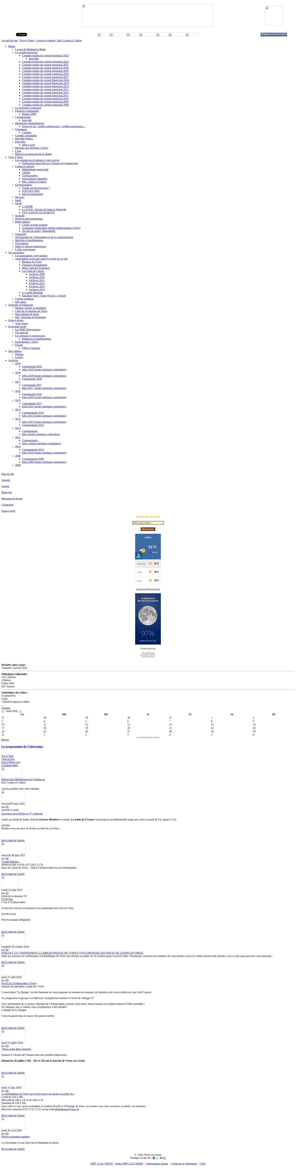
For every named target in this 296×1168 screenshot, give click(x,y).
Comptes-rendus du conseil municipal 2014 (45, 86)
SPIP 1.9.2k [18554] (101, 1163)
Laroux (19, 357)
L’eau (18, 151)
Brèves (5, 739)
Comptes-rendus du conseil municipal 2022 (45, 61)
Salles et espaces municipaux (30, 246)
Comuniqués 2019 (32, 366)
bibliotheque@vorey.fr (67, 1109)
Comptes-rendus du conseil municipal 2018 (45, 74)
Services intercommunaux (29, 218)
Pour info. (20, 141)
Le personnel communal (28, 107)
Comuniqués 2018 (32, 378)
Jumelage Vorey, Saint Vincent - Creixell (44, 295)
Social (18, 203)
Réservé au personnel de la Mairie (33, 154)
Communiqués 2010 (33, 449)
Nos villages (15, 351)
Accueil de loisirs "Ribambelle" (39, 231)
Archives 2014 (37, 289)
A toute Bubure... (10, 861)
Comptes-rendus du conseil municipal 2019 (45, 70)
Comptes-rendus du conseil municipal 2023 (45, 55)
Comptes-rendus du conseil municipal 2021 (45, 64)
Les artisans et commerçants (30, 335)
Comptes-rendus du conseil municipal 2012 (45, 92)
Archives (13, 360)
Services (19, 197)
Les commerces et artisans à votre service (37, 160)
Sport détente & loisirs (27, 314)
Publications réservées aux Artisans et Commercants (50, 163)
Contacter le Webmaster (184, 1163)
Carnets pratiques (24, 298)
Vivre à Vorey (26, 40)
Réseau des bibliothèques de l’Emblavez (23, 779)
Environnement (23, 184)
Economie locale (17, 326)
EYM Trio (7, 899)
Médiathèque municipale (35, 169)
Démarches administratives (29, 123)
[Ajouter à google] (164, 1157)
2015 (18, 400)
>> (20, 711)
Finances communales (27, 110)
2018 (18, 372)
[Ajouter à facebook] (154, 1157)
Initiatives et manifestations (36, 338)
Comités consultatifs (26, 135)
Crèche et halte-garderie (35, 224)
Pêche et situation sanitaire (15, 1136)
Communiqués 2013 (33, 425)
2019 (18, 363)
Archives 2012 (37, 283)
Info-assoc (20, 301)
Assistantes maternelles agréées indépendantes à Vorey (51, 227)
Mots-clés (6, 492)
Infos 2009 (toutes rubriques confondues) (44, 461)
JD (7, 806)
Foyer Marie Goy (10, 762)
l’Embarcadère (30, 175)
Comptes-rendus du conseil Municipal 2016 (45, 80)
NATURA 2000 (30, 191)
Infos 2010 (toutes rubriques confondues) (44, 452)
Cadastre (26, 132)
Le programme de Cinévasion (22, 746)
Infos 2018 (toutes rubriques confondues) (44, 375)
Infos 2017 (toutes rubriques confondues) (44, 388)
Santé (18, 200)
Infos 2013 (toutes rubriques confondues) (44, 421)
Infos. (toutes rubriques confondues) (41, 443)
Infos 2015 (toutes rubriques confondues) (44, 406)
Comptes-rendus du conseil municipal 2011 (45, 95)
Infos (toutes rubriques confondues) (41, 434)
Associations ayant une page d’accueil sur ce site (41, 258)
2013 (18, 418)
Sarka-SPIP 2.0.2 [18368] (129, 1163)
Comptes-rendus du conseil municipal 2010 (45, 98)
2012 (18, 428)
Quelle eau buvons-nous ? (36, 187)
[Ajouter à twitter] (157, 1157)
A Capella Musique (32, 292)
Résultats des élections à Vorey (31, 147)
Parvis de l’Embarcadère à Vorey (19, 983)
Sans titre (34, 58)
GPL (203, 1163)
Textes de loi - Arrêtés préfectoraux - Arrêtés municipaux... (53, 126)
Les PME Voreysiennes (27, 329)
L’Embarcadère (9, 765)
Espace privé (8, 510)
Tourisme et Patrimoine (20, 304)
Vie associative (16, 252)
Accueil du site (9, 40)
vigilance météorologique (148, 589)
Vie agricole (21, 332)
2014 (18, 409)
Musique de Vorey (32, 261)
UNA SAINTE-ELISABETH (38, 212)
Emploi (19, 344)
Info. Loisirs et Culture (69, 40)
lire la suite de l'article (13, 840)
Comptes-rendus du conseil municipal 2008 (45, 104)
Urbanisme (21, 129)
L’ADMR (27, 206)
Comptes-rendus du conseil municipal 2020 (45, 67)
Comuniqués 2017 (32, 385)
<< (2, 711)
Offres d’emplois (31, 348)
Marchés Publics (24, 138)
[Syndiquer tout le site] (1, 704)
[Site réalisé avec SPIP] (4, 704)
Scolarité (19, 215)
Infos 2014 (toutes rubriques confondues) (44, 415)
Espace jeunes (15, 320)
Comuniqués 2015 (32, 403)
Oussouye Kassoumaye (34, 264)
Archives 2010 (37, 277)
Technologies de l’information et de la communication (44, 237)
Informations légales (157, 1163)
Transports (20, 234)
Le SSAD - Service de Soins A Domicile (44, 209)
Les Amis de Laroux (33, 271)
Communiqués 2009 (33, 458)
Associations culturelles (34, 178)
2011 (17, 437)
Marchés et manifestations (29, 240)
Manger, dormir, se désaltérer (30, 308)
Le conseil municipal (26, 52)
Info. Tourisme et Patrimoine (30, 317)
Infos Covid (28, 144)
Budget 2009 (29, 114)
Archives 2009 (37, 274)
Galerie (5, 486)
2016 (18, 391)
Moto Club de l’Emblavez (36, 268)
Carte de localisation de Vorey (31, 311)
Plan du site (7, 473)
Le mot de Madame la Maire (30, 49)
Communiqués (23, 117)
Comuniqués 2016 (32, 394)
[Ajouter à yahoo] (160, 1157)
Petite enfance (22, 221)
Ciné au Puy (8, 759)
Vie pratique (21, 243)
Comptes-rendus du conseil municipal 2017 (45, 77)
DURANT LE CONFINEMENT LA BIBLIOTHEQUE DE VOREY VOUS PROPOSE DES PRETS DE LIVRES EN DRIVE (72, 952)
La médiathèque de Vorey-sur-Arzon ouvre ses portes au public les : (38, 1093)
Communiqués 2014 (33, 412)
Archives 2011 (37, 280)
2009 (18, 455)
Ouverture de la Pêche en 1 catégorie (22, 813)
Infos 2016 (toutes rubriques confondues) (44, 397)
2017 (18, 381)
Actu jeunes (21, 323)
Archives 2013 (37, 286)
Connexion (7, 504)
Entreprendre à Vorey (26, 341)
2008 (18, 465)
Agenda (5, 480)
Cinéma (26, 172)
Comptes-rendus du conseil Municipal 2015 (45, 83)
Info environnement (32, 194)
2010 (18, 446)
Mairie (11, 46)
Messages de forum (11, 498)
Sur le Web (7, 756)
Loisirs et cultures (45, 40)
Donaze (19, 354)
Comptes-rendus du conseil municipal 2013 (45, 89)
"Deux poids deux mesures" (16, 1049)
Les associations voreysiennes (31, 255)
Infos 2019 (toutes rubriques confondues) (44, 369)
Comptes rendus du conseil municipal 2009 (45, 101)
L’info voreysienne (25, 249)
